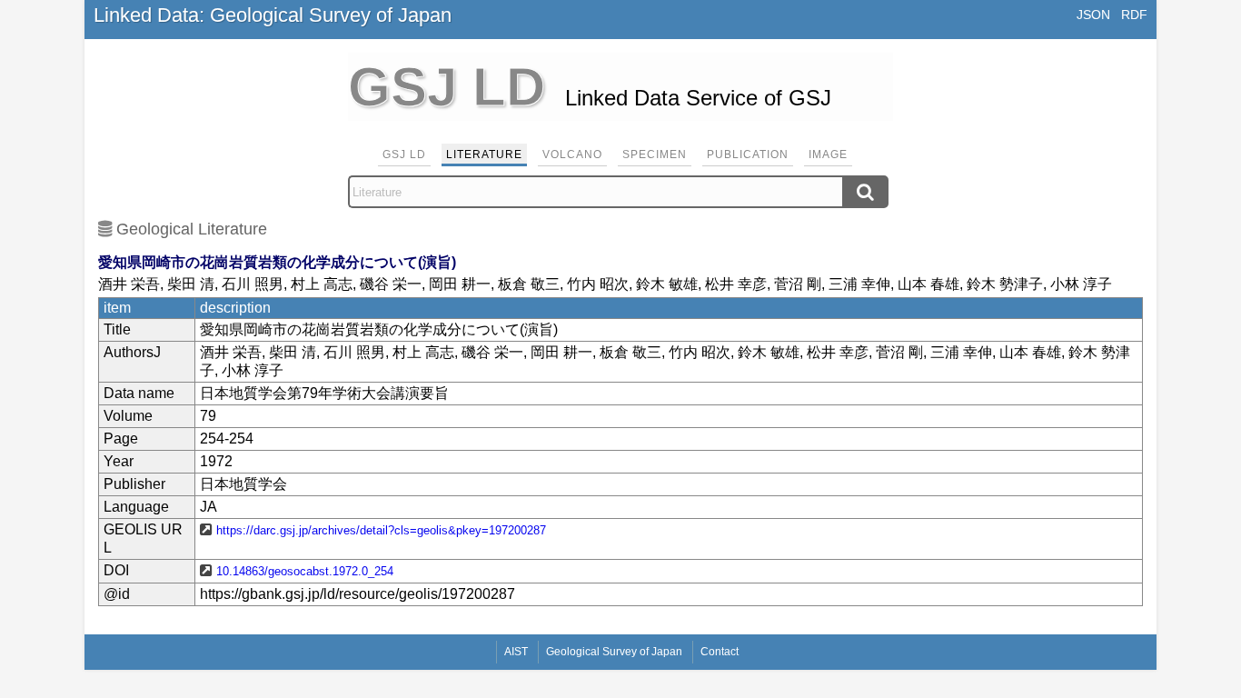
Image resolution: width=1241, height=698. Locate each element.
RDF (1134, 14)
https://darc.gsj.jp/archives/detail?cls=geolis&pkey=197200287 (381, 530)
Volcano (572, 154)
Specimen (654, 154)
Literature (484, 154)
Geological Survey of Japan (614, 651)
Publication (748, 154)
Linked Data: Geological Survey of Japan (273, 15)
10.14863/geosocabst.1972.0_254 (304, 571)
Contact (719, 651)
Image (828, 154)
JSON (1093, 14)
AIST (516, 651)
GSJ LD (404, 154)
